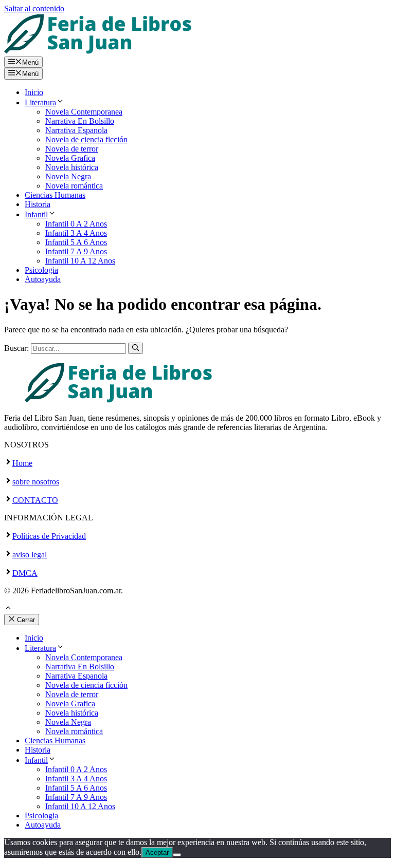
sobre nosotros (35, 481)
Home (22, 463)
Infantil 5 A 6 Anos (76, 242)
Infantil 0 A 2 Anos (76, 223)
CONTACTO (35, 500)
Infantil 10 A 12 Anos (80, 260)
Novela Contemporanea (83, 111)
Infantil (36, 214)
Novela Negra (68, 176)
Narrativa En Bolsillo (79, 121)
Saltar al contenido (34, 8)
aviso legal (29, 554)
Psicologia (41, 270)
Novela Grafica (70, 158)
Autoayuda (43, 279)
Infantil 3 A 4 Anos (76, 233)
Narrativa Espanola (76, 130)
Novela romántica (74, 185)
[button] (8, 609)
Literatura (40, 102)
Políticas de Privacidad (49, 536)
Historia (37, 204)
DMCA (25, 573)
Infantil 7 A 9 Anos (76, 251)
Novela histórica (71, 167)
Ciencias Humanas (55, 195)
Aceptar (157, 852)
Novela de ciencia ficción (86, 139)
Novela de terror (71, 148)
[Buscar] (135, 348)
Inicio (34, 92)
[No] (177, 854)
